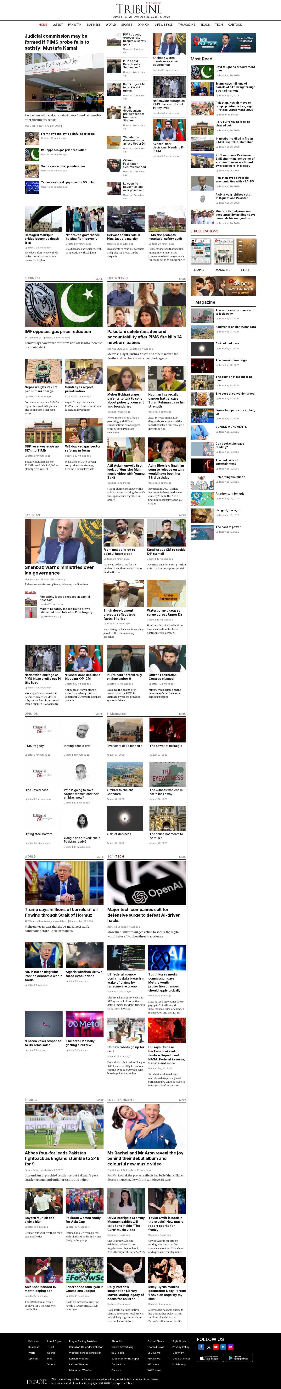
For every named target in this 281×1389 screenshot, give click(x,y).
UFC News (154, 1352)
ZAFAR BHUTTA (33, 337)
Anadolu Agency (47, 921)
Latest (58, 24)
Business (93, 24)
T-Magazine (186, 24)
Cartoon (235, 24)
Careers (116, 1370)
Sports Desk (31, 1170)
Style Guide (179, 1341)
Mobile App (179, 1364)
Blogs (205, 24)
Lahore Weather (79, 1364)
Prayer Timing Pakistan (83, 1341)
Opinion (143, 24)
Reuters (34, 921)
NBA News (154, 1358)
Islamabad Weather (81, 1370)
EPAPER (165, 16)
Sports (126, 24)
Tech (219, 24)
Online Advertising (122, 1346)
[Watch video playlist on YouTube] (223, 43)
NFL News (154, 1364)
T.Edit (50, 1346)
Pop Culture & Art (116, 1170)
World (111, 24)
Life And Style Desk (117, 348)
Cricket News (156, 1341)
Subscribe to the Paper (125, 1358)
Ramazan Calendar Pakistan (86, 1346)
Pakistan (74, 24)
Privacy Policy (180, 1346)
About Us (116, 1341)
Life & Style (163, 24)
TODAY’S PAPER (122, 16)
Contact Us (118, 1364)
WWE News (154, 1370)
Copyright (178, 1352)
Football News (156, 1346)
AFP (27, 921)
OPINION (32, 713)
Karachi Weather (79, 1358)
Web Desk (30, 126)
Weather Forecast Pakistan (85, 1352)
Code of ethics (181, 1358)
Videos (51, 1364)
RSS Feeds (117, 1352)
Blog (50, 1358)
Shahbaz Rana (32, 579)
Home (43, 24)
